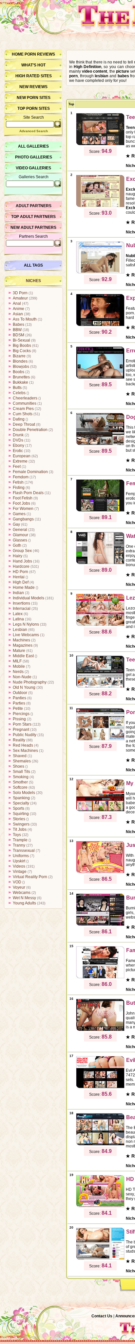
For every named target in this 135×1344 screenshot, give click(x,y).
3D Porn (20, 293)
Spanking (21, 798)
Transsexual (24, 850)
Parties (19, 703)
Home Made (24, 587)
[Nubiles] (100, 272)
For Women (23, 508)
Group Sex (22, 550)
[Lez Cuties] (100, 625)
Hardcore (21, 566)
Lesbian (20, 629)
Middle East (23, 656)
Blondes (20, 361)
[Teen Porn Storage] (100, 144)
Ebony (18, 445)
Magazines (22, 645)
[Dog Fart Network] (100, 444)
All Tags (33, 265)
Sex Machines (25, 750)
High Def (21, 582)
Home (18, 54)
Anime (18, 308)
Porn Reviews (40, 54)
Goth (17, 545)
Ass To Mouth (25, 319)
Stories (19, 819)
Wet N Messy (24, 898)
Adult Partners (33, 206)
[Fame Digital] (100, 977)
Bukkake (20, 382)
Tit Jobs (20, 829)
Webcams (21, 892)
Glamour (20, 535)
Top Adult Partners (33, 216)
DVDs (18, 440)
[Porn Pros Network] (100, 739)
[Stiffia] (100, 1259)
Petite (18, 708)
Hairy (17, 556)
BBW (17, 329)
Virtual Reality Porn (30, 877)
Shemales (22, 761)
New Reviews (33, 86)
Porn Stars (22, 724)
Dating (19, 419)
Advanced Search (33, 131)
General (20, 529)
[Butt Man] (100, 1030)
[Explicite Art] (100, 325)
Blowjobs (21, 366)
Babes (18, 324)
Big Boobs (22, 345)
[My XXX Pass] (100, 810)
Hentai (19, 577)
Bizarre (19, 356)
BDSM (18, 335)
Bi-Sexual (21, 340)
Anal (17, 303)
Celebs (19, 393)
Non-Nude (22, 677)
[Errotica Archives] (100, 377)
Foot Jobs (21, 503)
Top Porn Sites (33, 108)
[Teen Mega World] (100, 686)
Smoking (21, 777)
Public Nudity (24, 734)
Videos (19, 866)
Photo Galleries (33, 157)
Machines (21, 640)
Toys (17, 834)
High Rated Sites (33, 76)
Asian (18, 314)
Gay (16, 524)
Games (19, 514)
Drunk (18, 435)
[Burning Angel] (100, 925)
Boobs (18, 372)
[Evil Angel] (100, 1087)
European (21, 456)
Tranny (19, 845)
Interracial (21, 608)
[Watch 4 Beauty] (100, 563)
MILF (17, 661)
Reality (19, 740)
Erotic (18, 450)
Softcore (20, 787)
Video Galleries (33, 168)
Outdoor (20, 692)
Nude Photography (30, 682)
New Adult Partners (33, 227)
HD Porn (20, 571)
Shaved (20, 756)
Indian (18, 592)
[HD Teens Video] (100, 1206)
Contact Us (101, 1316)
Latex (18, 614)
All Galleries (33, 146)
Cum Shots (22, 414)
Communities (24, 403)
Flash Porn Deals (28, 493)
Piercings (21, 713)
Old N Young (24, 687)
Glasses (20, 540)
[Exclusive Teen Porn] (100, 206)
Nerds (18, 671)
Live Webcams (26, 635)
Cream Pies (23, 408)
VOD (17, 882)
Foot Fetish (22, 498)
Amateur (20, 298)
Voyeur (19, 887)
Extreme (20, 461)
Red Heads (23, 745)
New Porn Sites (33, 97)
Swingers (21, 824)
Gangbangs (23, 519)
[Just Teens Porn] (100, 872)
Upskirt (19, 861)
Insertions (21, 603)
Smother (20, 782)
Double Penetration (30, 429)
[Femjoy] (100, 510)
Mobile (19, 666)
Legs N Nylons (26, 624)
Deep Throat (24, 424)
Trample (20, 840)
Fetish (18, 482)
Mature (19, 650)
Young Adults (24, 903)
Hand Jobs (22, 561)
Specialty (21, 803)
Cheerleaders (25, 398)
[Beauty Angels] (100, 1144)
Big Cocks (22, 350)
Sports (18, 808)
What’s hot (33, 65)
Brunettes (21, 377)
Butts (17, 387)
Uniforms (21, 855)
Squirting (21, 813)
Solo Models (24, 792)
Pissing (19, 719)
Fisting (19, 487)
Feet (17, 466)
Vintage (20, 871)
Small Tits (21, 771)
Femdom (21, 477)
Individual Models (28, 598)
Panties (19, 698)
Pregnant (21, 729)
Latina (18, 619)
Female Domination (30, 471)
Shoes (18, 766)
